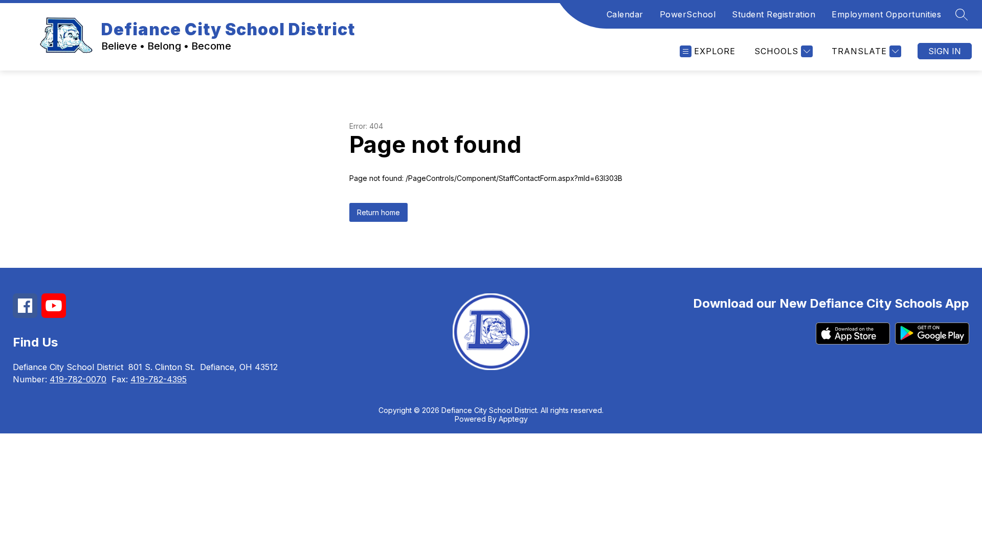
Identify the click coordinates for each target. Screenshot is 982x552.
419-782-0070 (78, 379)
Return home (378, 212)
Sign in (944, 51)
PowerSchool (688, 14)
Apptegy (513, 419)
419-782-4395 (158, 379)
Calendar (625, 14)
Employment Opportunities (886, 14)
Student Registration (773, 14)
